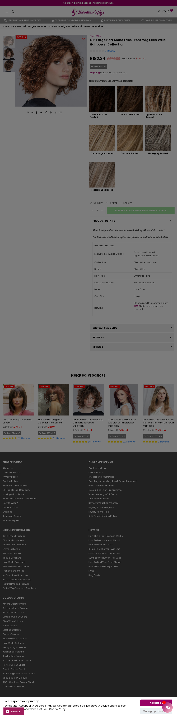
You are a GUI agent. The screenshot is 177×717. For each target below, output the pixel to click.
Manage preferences (156, 711)
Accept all (156, 703)
